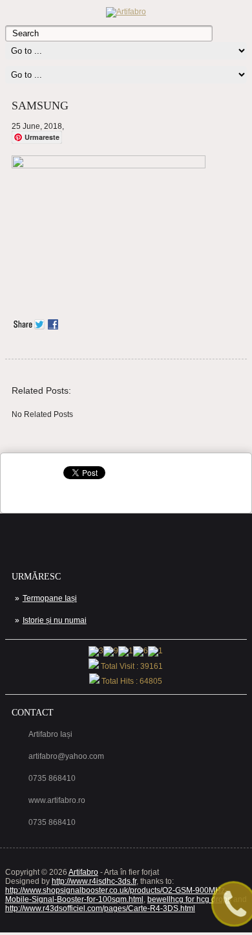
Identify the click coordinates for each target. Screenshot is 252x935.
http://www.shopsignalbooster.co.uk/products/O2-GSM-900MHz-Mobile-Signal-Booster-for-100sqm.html (116, 895)
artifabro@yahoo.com (66, 756)
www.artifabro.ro (56, 800)
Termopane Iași (50, 598)
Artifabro (83, 872)
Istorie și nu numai (55, 620)
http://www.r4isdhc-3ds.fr (94, 881)
